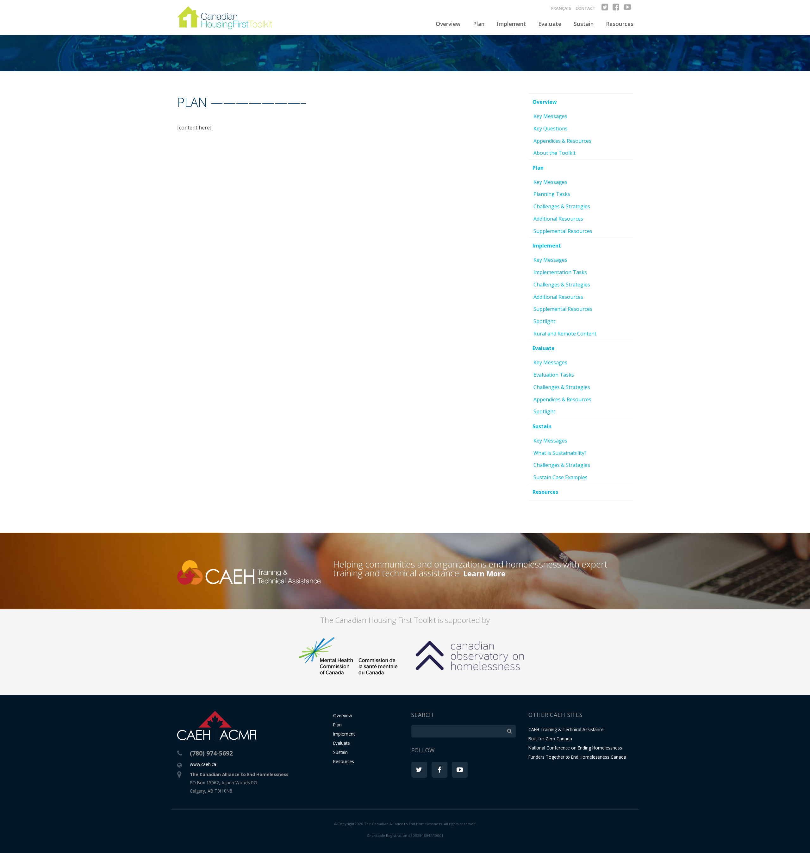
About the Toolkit (554, 152)
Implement (511, 24)
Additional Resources (558, 218)
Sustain (584, 24)
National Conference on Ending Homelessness (575, 748)
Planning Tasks (551, 194)
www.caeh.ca (203, 764)
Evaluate (549, 24)
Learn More (484, 573)
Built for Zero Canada (550, 739)
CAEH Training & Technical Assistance (566, 729)
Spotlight (544, 321)
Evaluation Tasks (553, 374)
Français (561, 8)
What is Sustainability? (560, 452)
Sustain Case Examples (560, 477)
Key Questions (550, 128)
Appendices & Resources (562, 140)
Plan (478, 24)
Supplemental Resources (562, 231)
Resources (619, 24)
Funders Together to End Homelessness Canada (577, 757)
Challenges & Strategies (561, 206)
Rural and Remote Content (564, 333)
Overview (448, 24)
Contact (585, 8)
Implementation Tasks (560, 272)
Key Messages (550, 116)
